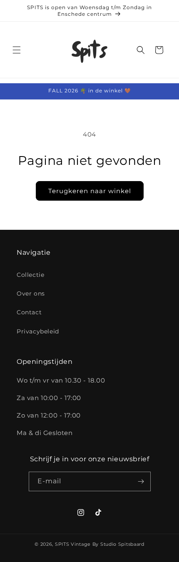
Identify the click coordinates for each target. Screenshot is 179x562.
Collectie (30, 275)
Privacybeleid (38, 331)
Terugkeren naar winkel (89, 191)
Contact (29, 312)
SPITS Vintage (73, 544)
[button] (16, 50)
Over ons (31, 293)
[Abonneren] (141, 481)
